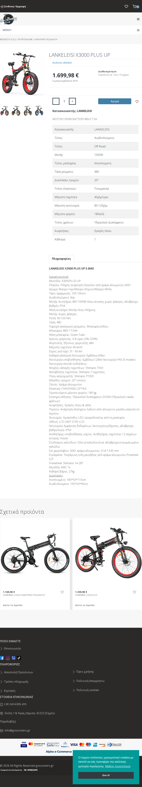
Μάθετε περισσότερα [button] (117, 766)
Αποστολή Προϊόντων (18, 672)
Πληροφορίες (61, 259)
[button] (136, 6)
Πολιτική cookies (87, 690)
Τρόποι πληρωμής (16, 681)
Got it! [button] (106, 775)
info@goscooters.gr (16, 730)
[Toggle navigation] (138, 19)
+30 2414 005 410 (14, 704)
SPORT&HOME (25, 39)
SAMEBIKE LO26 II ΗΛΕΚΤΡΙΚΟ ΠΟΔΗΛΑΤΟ (24, 595)
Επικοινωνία (12, 648)
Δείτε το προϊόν (12, 605)
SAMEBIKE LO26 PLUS (86, 595)
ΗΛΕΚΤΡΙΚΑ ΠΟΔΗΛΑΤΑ (45, 39)
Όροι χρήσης (85, 671)
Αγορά (115, 101)
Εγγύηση (9, 691)
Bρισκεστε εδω (8, 39)
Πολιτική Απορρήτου (90, 681)
